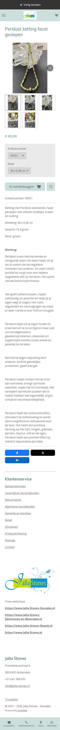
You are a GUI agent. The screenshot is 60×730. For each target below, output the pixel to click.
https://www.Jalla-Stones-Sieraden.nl (30, 608)
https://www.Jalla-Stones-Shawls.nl (28, 626)
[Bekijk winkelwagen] (56, 15)
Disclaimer (11, 527)
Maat (11, 164)
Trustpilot (11, 699)
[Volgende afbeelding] (50, 68)
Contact (10, 547)
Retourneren (13, 500)
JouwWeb (22, 710)
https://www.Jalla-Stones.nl (23, 632)
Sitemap (10, 540)
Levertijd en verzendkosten (22, 493)
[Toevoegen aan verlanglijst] (51, 186)
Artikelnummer (17, 149)
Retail (8, 520)
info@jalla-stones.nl (17, 686)
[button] (13, 103)
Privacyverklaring (16, 533)
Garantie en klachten (18, 513)
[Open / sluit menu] (3, 15)
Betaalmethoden (15, 486)
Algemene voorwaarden (20, 506)
